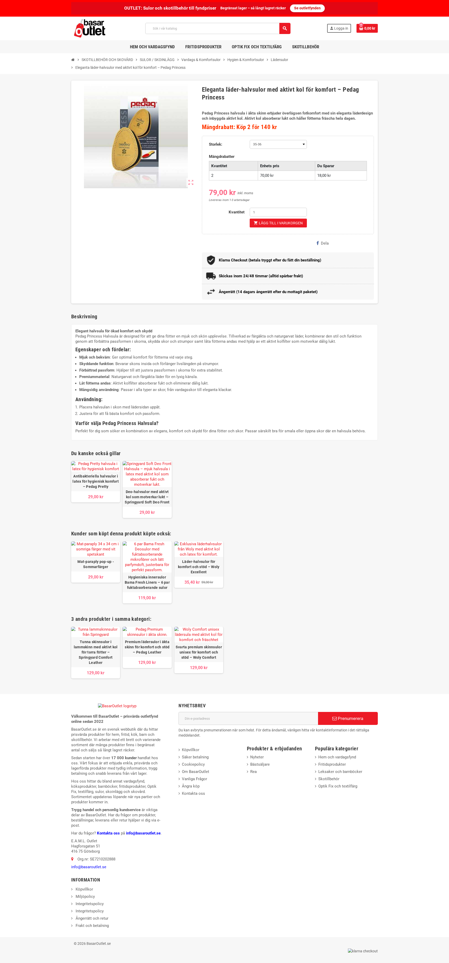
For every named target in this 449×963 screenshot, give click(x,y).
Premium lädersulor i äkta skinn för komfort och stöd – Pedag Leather (147, 647)
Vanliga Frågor (194, 779)
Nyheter (257, 757)
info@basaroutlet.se (143, 833)
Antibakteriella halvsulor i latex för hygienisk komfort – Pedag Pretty (95, 481)
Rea (253, 771)
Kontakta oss (108, 833)
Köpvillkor (190, 749)
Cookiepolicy (193, 764)
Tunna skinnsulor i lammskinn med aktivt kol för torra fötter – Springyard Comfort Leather (96, 652)
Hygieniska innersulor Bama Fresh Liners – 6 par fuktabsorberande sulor (147, 582)
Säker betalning (195, 757)
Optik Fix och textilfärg (337, 786)
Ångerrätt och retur (91, 918)
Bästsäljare (260, 764)
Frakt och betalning (92, 925)
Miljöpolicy (85, 896)
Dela (325, 243)
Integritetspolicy (89, 903)
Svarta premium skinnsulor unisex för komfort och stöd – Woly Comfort (199, 652)
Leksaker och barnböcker (340, 771)
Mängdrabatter (221, 156)
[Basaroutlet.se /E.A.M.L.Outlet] (90, 28)
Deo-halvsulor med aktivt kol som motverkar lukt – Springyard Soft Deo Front (147, 497)
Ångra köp (191, 786)
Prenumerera (350, 718)
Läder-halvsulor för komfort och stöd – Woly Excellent (198, 567)
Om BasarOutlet (195, 771)
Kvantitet (237, 212)
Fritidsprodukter (332, 764)
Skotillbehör (328, 779)
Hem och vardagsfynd (337, 757)
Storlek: (215, 144)
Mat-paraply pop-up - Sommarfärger (95, 564)
